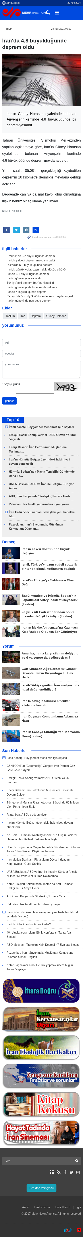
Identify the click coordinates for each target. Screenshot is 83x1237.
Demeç (8, 542)
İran (22, 316)
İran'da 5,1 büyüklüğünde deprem (28, 274)
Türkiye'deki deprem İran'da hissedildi (30, 282)
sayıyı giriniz (11, 384)
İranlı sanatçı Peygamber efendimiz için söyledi (41, 427)
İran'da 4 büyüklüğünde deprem (26, 291)
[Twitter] (71, 1172)
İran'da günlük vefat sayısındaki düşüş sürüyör (36, 269)
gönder (9, 401)
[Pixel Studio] (76, 1230)
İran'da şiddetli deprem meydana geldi (31, 260)
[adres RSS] (58, 1172)
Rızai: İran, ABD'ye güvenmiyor (27, 814)
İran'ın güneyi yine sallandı (24, 278)
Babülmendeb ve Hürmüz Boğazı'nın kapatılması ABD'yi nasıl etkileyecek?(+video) (50, 600)
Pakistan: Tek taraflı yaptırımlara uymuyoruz (39, 504)
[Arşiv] (52, 1172)
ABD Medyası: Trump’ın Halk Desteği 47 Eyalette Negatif (43, 944)
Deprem (36, 316)
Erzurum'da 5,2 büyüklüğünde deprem (31, 256)
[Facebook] (65, 1172)
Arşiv (25, 1207)
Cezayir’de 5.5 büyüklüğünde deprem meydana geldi (40, 296)
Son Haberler (14, 750)
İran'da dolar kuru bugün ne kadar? (29, 924)
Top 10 (13, 420)
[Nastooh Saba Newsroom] (65, 1230)
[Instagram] (78, 1172)
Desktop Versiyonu (41, 1188)
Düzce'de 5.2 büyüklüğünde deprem (29, 265)
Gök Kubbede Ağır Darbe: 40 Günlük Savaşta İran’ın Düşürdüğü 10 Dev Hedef (49, 673)
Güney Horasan (56, 316)
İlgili (78, 1207)
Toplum (8, 28)
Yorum (8, 646)
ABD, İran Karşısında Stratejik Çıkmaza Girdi (39, 496)
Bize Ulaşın (62, 1207)
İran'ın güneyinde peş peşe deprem (29, 300)
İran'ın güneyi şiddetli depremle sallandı (32, 287)
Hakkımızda (42, 1207)
